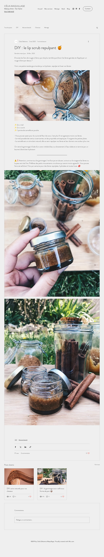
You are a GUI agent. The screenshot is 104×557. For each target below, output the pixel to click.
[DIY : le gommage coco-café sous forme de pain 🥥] (52, 476)
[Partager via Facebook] (15, 447)
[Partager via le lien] (30, 447)
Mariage (46, 28)
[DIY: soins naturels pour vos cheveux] (19, 476)
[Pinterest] (76, 9)
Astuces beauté (26, 28)
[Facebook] (79, 9)
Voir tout (97, 465)
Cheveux (37, 28)
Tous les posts (8, 28)
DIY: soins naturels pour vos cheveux (17, 489)
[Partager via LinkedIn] (25, 447)
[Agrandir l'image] (52, 95)
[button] (97, 27)
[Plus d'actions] (88, 41)
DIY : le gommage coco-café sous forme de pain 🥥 (52, 489)
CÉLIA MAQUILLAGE (14, 6)
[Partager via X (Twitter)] (20, 447)
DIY (17, 28)
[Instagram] (73, 9)
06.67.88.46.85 (9, 12)
